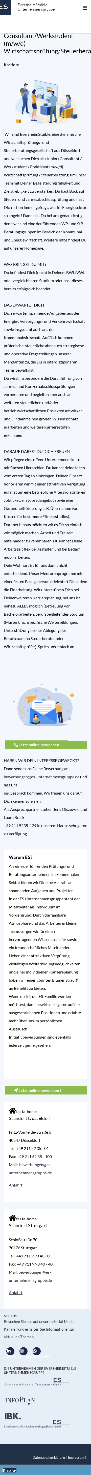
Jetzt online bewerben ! (39, 1090)
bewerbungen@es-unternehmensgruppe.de (41, 776)
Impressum (76, 1457)
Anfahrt (15, 1184)
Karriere (11, 64)
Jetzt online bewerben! (39, 744)
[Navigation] (85, 8)
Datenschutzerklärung (49, 1457)
